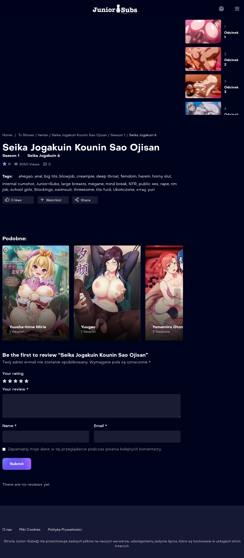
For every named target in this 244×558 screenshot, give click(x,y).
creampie (85, 176)
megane (96, 184)
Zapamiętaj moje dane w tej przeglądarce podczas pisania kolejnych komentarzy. (85, 449)
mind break (116, 184)
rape (164, 184)
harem (144, 176)
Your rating (13, 373)
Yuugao (88, 327)
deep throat (107, 176)
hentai (43, 135)
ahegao (26, 176)
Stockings (43, 189)
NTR (133, 184)
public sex (148, 184)
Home (7, 135)
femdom (129, 176)
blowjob (67, 176)
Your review (15, 389)
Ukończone (123, 189)
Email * (100, 425)
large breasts (73, 184)
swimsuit (63, 189)
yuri (151, 189)
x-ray (141, 189)
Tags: (7, 176)
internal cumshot (18, 184)
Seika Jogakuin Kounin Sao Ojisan (79, 135)
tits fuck (103, 189)
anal (38, 176)
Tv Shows (26, 135)
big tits (50, 176)
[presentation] (5, 298)
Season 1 (118, 135)
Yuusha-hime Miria (28, 327)
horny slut (161, 176)
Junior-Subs (47, 184)
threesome (84, 189)
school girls (21, 189)
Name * (9, 425)
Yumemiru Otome (169, 327)
